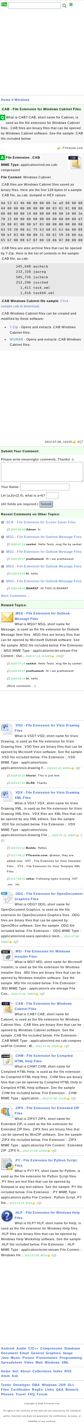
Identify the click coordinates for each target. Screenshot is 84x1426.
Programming (71, 1357)
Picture (28, 1357)
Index (58, 1371)
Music (16, 1357)
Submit (46, 504)
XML (65, 1362)
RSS (68, 1371)
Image (68, 1353)
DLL (71, 1385)
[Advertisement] (42, 53)
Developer (21, 1385)
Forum (42, 1394)
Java (5, 1357)
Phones (7, 1394)
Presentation (47, 1357)
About (25, 1371)
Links (49, 1389)
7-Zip (14, 327)
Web (39, 1362)
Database (72, 1348)
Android (7, 1348)
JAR (62, 1385)
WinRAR (16, 339)
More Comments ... (15, 595)
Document (9, 1353)
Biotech (72, 1389)
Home (6, 99)
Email (24, 1353)
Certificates (20, 1389)
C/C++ (33, 1348)
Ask (15, 1376)
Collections (41, 1371)
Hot (15, 1371)
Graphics (53, 1353)
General (37, 1353)
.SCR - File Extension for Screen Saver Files (40, 522)
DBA (36, 1385)
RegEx (37, 1389)
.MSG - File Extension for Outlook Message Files (43, 537)
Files (5, 1389)
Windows (21, 99)
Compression (51, 1348)
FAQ (31, 1394)
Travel (21, 1394)
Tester (6, 1385)
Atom (5, 1376)
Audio (21, 1348)
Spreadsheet (11, 1362)
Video (29, 1362)
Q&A (60, 1389)
